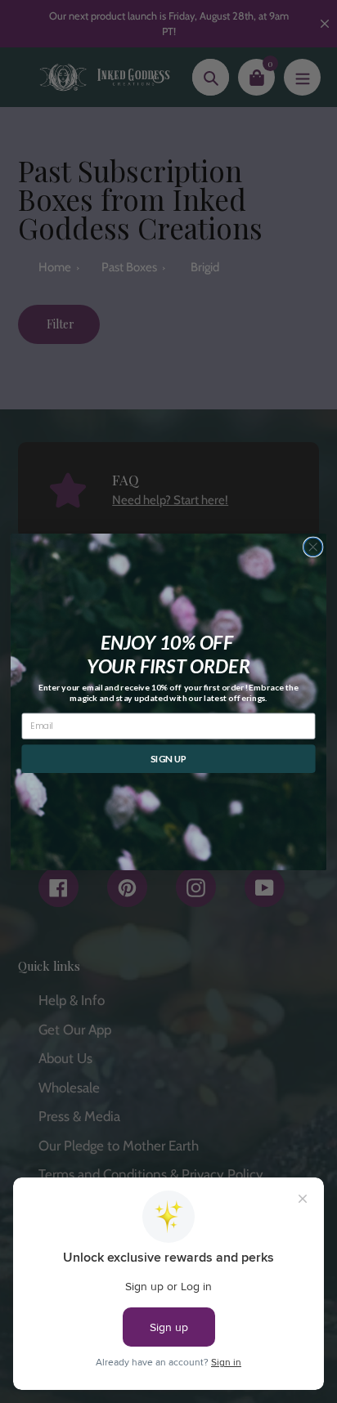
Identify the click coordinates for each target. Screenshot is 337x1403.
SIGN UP (168, 758)
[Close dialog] (312, 547)
